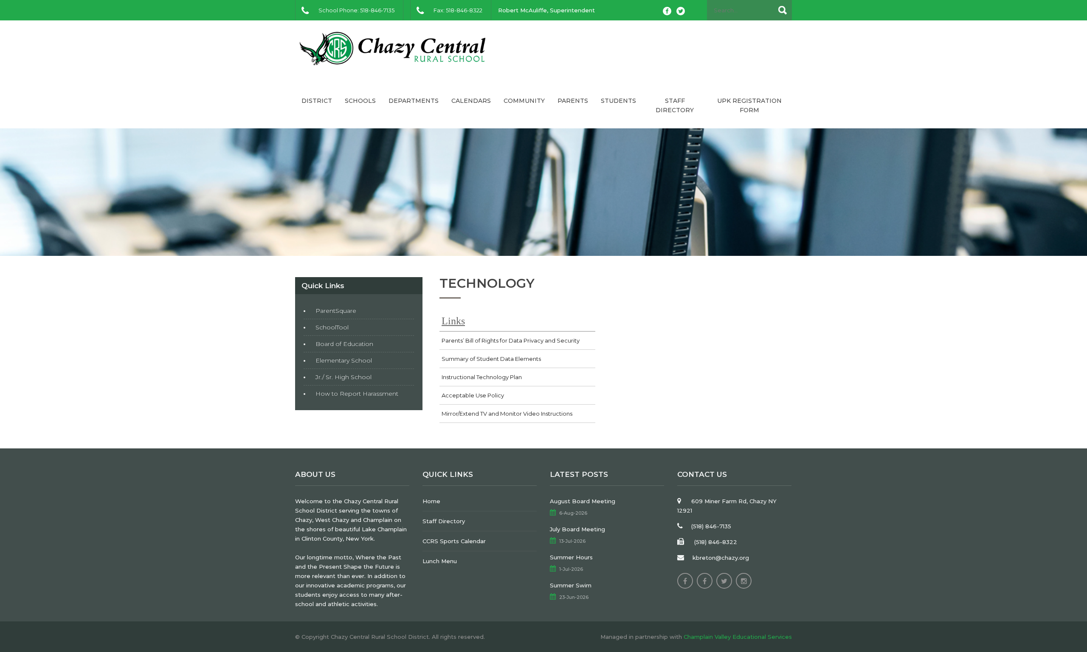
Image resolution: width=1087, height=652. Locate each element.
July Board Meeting (577, 529)
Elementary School (343, 360)
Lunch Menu (439, 561)
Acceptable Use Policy (473, 395)
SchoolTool (332, 327)
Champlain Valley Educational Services (738, 636)
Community (524, 101)
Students (618, 101)
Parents (573, 101)
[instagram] (744, 581)
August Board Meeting (582, 501)
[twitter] (680, 11)
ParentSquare (335, 311)
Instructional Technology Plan (482, 377)
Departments (414, 101)
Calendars (471, 101)
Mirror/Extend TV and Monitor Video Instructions (507, 413)
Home (431, 501)
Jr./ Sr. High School (343, 377)
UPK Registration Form (749, 105)
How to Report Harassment (356, 393)
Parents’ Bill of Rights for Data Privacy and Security (511, 340)
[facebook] (667, 11)
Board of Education (344, 344)
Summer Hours (571, 557)
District (316, 101)
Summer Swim (570, 585)
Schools (360, 101)
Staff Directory (675, 105)
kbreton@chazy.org (721, 557)
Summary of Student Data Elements (491, 358)
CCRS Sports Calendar (454, 541)
